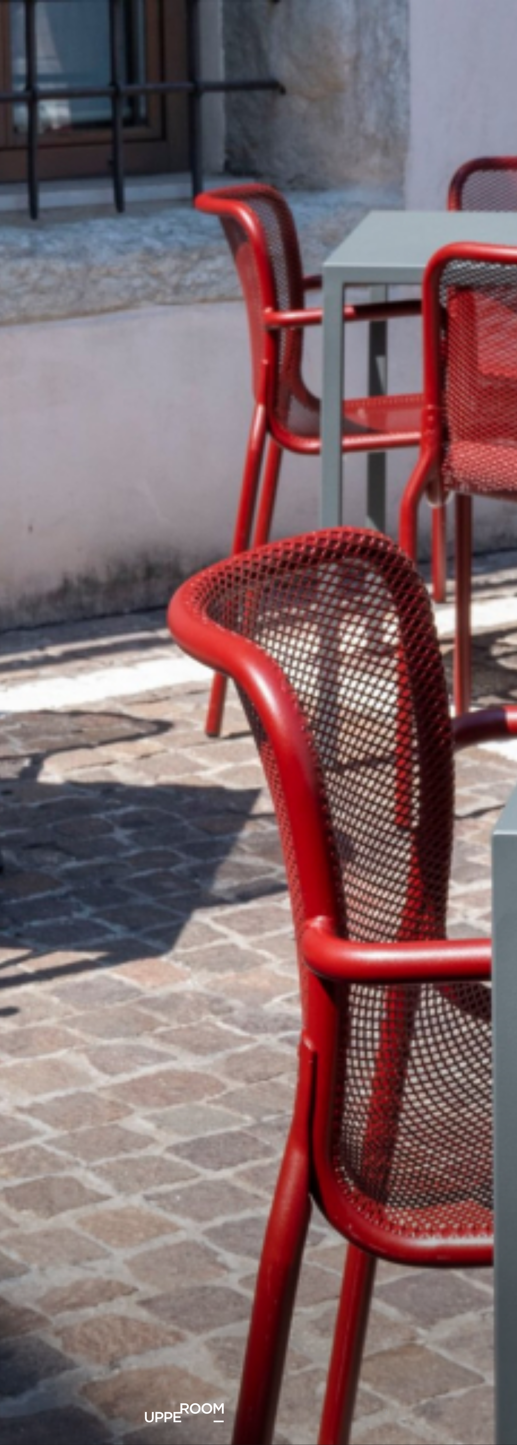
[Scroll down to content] (386, 1411)
